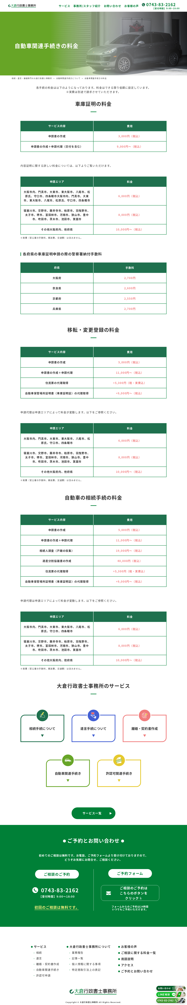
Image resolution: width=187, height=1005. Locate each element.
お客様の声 (131, 6)
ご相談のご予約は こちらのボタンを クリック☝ (134, 892)
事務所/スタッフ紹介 (87, 6)
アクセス (127, 965)
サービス (64, 6)
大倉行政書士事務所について (90, 946)
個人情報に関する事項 (86, 964)
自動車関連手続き (68, 773)
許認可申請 (43, 975)
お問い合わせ (112, 6)
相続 (39, 952)
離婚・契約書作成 (144, 728)
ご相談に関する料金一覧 (138, 953)
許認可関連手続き (119, 773)
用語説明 (127, 959)
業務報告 (77, 952)
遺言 (39, 958)
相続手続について (42, 728)
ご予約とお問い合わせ (137, 971)
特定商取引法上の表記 (86, 970)
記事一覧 (77, 958)
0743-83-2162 (161, 4)
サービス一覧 (92, 813)
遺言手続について (93, 728)
